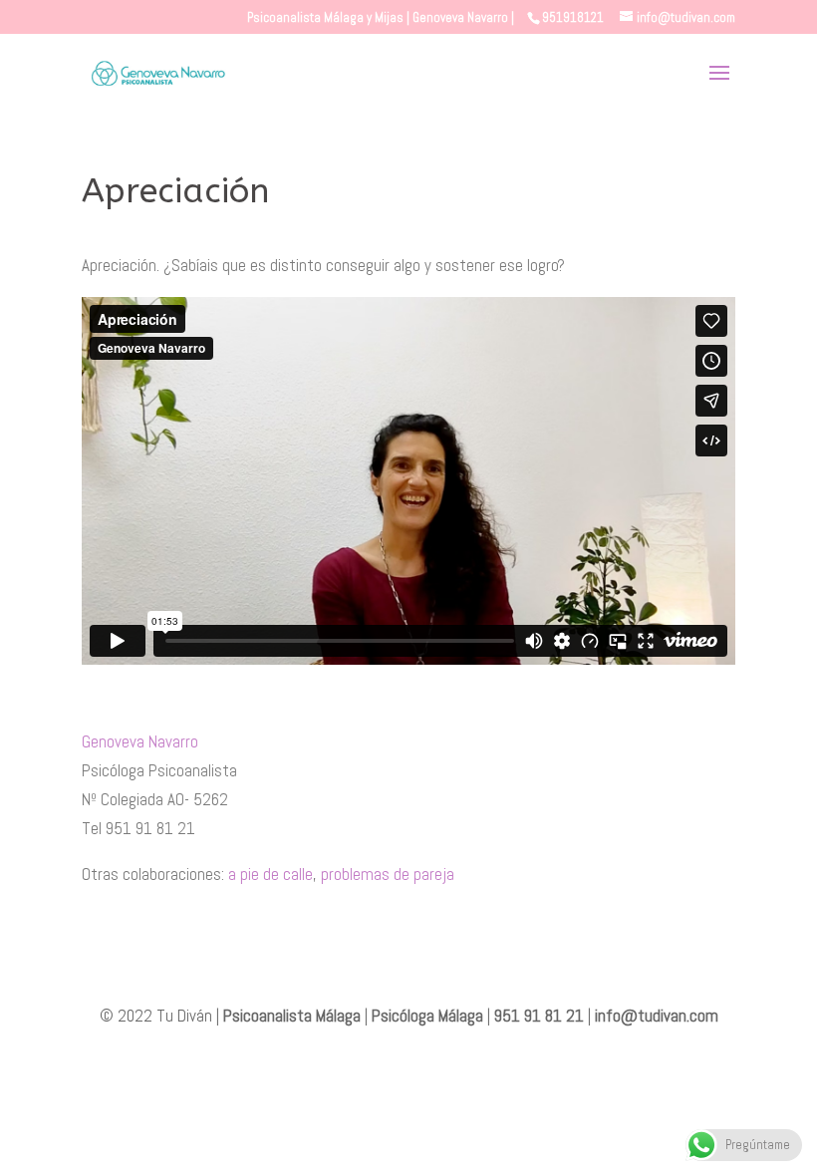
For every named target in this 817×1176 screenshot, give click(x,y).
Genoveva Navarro (140, 741)
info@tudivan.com (656, 1016)
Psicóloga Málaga (427, 1016)
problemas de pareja (387, 874)
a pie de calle (270, 874)
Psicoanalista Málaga (292, 1016)
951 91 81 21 (539, 1016)
